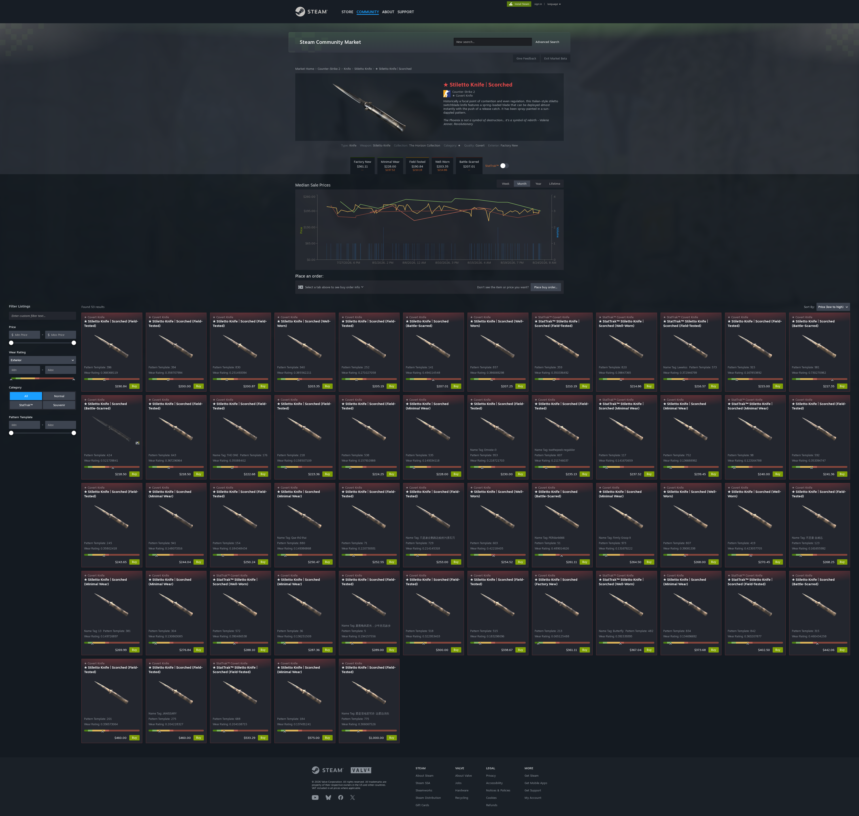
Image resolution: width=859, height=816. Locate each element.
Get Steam (532, 775)
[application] (429, 230)
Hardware (461, 790)
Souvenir (59, 405)
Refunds (491, 805)
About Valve (463, 775)
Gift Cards (422, 805)
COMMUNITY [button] (368, 12)
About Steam (425, 775)
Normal (59, 396)
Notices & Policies (498, 790)
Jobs (458, 783)
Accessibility (494, 783)
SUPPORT (406, 12)
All (26, 396)
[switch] (504, 165)
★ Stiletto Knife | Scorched (393, 68)
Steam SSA (423, 783)
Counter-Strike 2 (329, 68)
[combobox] (492, 42)
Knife (347, 68)
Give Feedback (526, 58)
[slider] (11, 343)
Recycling (461, 797)
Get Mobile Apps (536, 783)
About (388, 12)
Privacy (491, 775)
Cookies (491, 797)
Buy (134, 386)
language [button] (552, 4)
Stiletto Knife (363, 68)
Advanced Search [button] (547, 42)
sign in (538, 4)
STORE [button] (347, 12)
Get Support (533, 790)
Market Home (304, 68)
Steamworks (424, 790)
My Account (533, 797)
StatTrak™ (26, 405)
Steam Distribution (428, 797)
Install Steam (522, 4)
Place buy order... (545, 287)
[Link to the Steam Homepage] (315, 12)
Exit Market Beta (555, 58)
